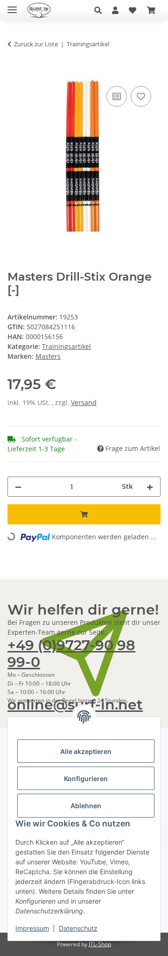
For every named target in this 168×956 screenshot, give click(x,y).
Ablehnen (85, 806)
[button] (100, 10)
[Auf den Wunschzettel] (141, 96)
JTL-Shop (100, 944)
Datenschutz (78, 928)
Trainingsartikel (66, 346)
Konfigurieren (86, 778)
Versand (84, 402)
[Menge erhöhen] (150, 486)
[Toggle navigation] (12, 6)
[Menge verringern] (18, 486)
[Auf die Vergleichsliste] (116, 96)
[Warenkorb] (151, 10)
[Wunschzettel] (132, 10)
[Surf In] (42, 10)
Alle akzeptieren (86, 751)
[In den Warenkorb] (14, 73)
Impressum (32, 928)
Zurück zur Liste (36, 44)
